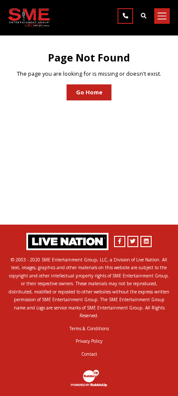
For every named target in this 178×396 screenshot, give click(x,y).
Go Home (89, 92)
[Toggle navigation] (162, 16)
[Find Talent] (143, 16)
